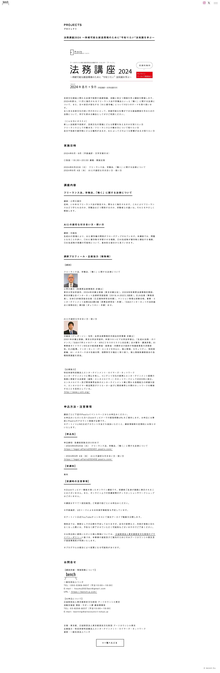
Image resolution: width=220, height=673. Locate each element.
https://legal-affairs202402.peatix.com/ (88, 459)
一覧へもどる (111, 643)
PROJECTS (73, 24)
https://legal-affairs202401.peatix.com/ (88, 449)
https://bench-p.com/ (84, 592)
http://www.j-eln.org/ (77, 392)
